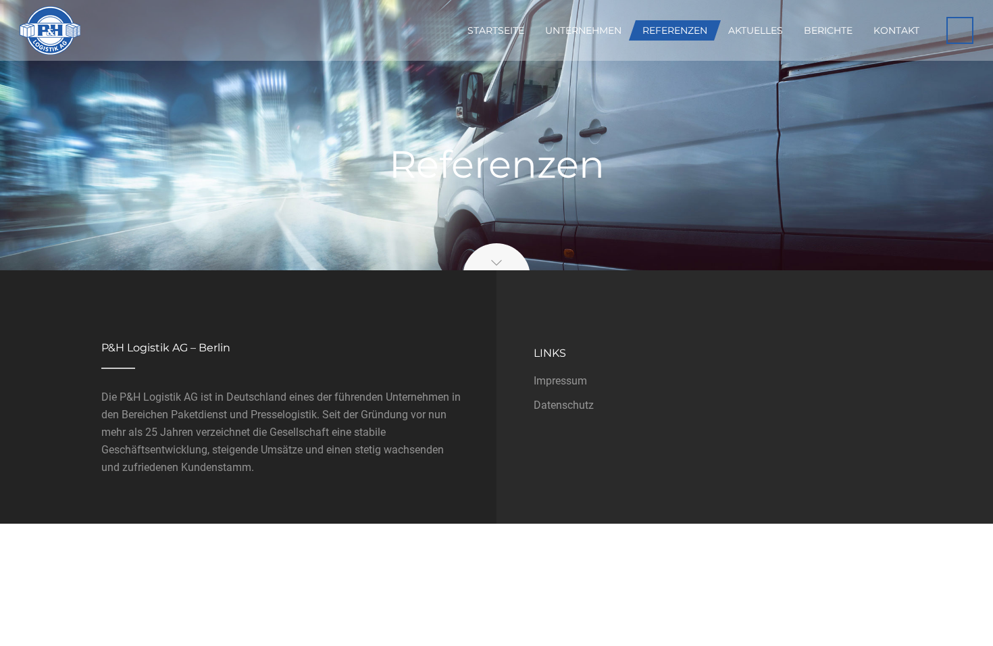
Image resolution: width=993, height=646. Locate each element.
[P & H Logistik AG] (50, 30)
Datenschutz (564, 405)
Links (550, 353)
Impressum (560, 380)
